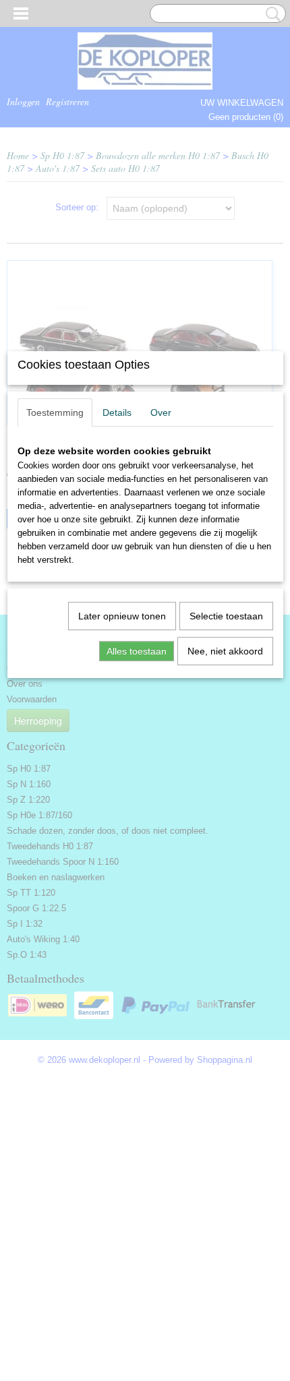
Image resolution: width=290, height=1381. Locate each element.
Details (117, 412)
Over (160, 412)
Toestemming (55, 412)
